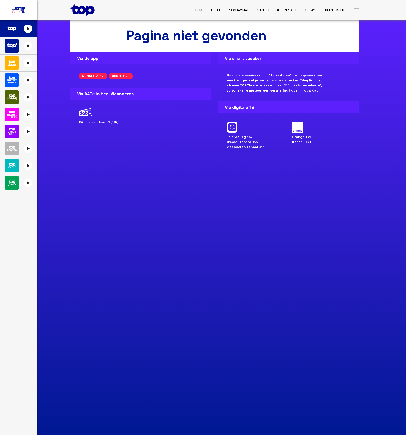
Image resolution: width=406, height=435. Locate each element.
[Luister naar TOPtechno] (12, 148)
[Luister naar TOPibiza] (12, 63)
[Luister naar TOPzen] (12, 165)
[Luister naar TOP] (12, 29)
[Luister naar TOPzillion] (12, 183)
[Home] (82, 10)
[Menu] (356, 10)
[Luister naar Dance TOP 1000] (12, 131)
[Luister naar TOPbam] (12, 97)
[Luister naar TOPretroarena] (12, 80)
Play (28, 29)
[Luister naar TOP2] (12, 46)
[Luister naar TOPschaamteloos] (12, 114)
